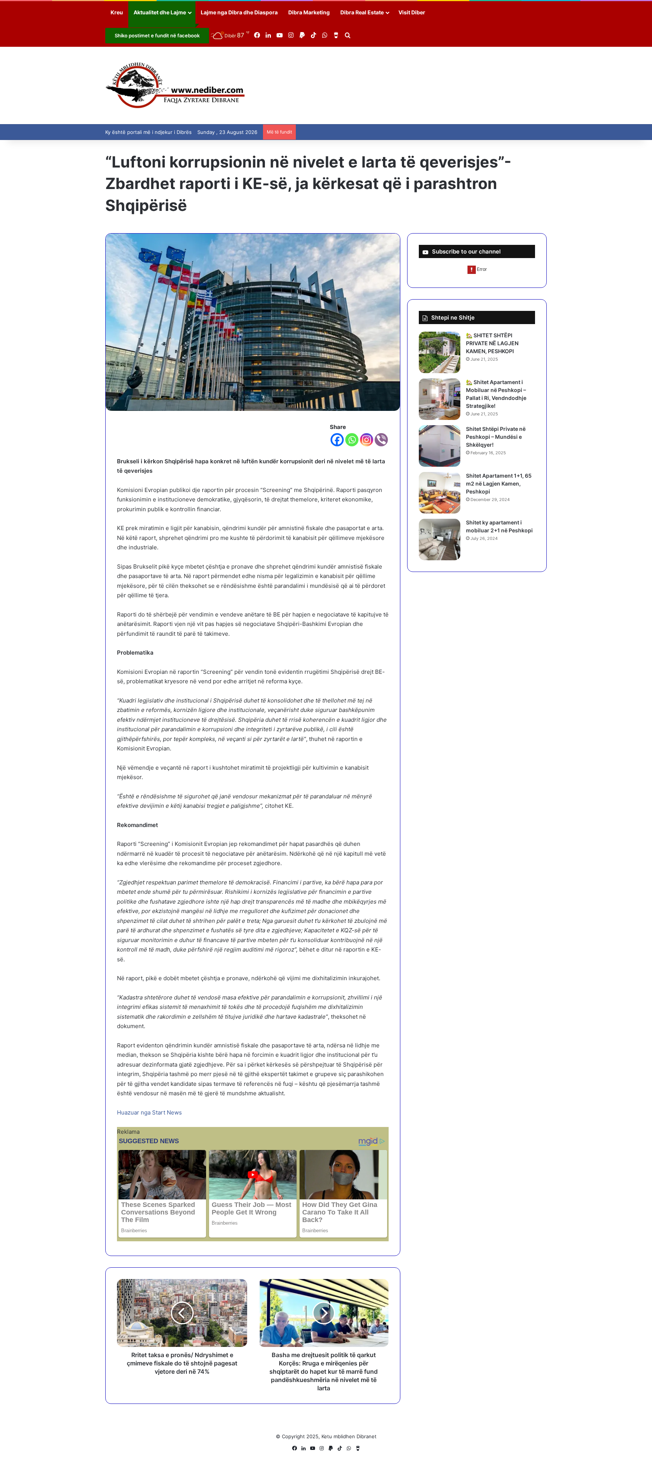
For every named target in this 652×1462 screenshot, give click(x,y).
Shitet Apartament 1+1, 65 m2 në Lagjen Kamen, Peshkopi (499, 483)
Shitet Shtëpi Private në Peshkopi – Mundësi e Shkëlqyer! (496, 437)
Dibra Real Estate (362, 12)
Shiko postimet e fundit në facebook (157, 35)
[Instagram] (366, 439)
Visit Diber (411, 12)
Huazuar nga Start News (149, 1112)
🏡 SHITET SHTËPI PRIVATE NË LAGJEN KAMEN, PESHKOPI (492, 343)
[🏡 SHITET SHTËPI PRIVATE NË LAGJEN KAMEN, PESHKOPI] (439, 352)
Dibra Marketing (309, 12)
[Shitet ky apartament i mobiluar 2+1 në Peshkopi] (439, 539)
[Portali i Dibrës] (175, 85)
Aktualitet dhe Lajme (160, 12)
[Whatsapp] (351, 439)
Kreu (117, 12)
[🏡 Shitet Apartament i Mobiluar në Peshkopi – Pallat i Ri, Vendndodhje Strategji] (439, 399)
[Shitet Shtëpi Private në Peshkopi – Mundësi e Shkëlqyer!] (439, 446)
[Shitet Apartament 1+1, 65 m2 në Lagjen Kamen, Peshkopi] (439, 492)
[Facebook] (337, 439)
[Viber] (381, 439)
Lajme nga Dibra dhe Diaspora (239, 12)
